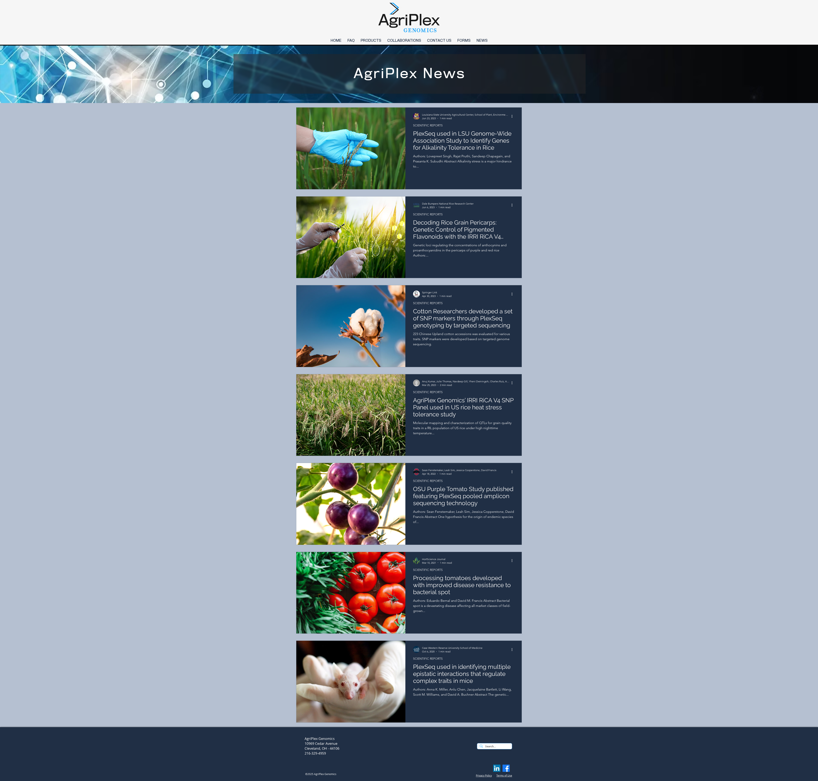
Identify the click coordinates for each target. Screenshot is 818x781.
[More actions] (513, 116)
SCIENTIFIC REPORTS (428, 125)
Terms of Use (504, 775)
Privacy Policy (484, 775)
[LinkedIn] (496, 768)
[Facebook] (506, 768)
